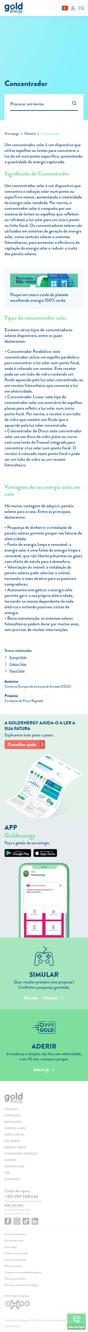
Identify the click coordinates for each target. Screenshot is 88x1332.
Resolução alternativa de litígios (21, 1285)
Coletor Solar (18, 664)
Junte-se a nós (15, 1128)
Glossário (30, 133)
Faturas (10, 1160)
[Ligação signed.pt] (44, 1327)
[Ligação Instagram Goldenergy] (17, 1222)
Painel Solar (17, 671)
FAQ (7, 1173)
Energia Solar (18, 657)
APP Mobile (12, 1141)
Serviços (11, 1109)
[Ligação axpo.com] (44, 1304)
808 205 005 (14, 1205)
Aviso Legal (11, 1247)
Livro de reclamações (15, 1260)
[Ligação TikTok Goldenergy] (26, 1222)
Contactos (13, 1116)
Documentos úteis (14, 1240)
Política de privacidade (16, 1253)
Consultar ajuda (22, 744)
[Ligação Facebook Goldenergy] (8, 1222)
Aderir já (41, 1069)
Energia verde (15, 1147)
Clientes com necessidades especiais (23, 1272)
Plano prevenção (13, 1266)
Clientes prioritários (15, 1279)
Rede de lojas (15, 1166)
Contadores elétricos (21, 1154)
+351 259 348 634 (21, 1196)
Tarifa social (14, 1135)
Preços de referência (15, 1234)
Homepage (12, 133)
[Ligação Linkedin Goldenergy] (35, 1222)
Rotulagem (13, 1122)
